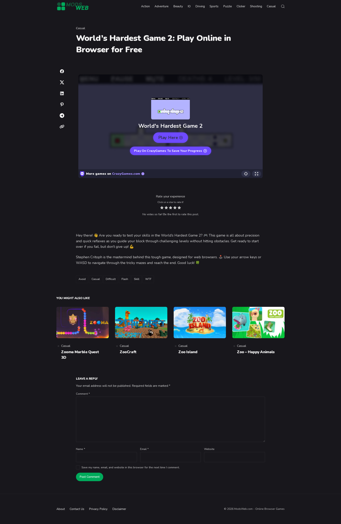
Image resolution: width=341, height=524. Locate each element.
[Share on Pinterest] (61, 104)
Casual (80, 28)
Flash (125, 279)
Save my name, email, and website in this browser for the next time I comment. (131, 467)
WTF (148, 279)
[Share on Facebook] (61, 71)
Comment (83, 394)
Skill (136, 279)
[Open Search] (283, 6)
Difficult (111, 279)
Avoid (82, 279)
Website (209, 449)
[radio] (162, 208)
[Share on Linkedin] (61, 93)
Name (80, 449)
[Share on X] (61, 82)
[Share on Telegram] (61, 115)
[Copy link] (61, 126)
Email (144, 449)
